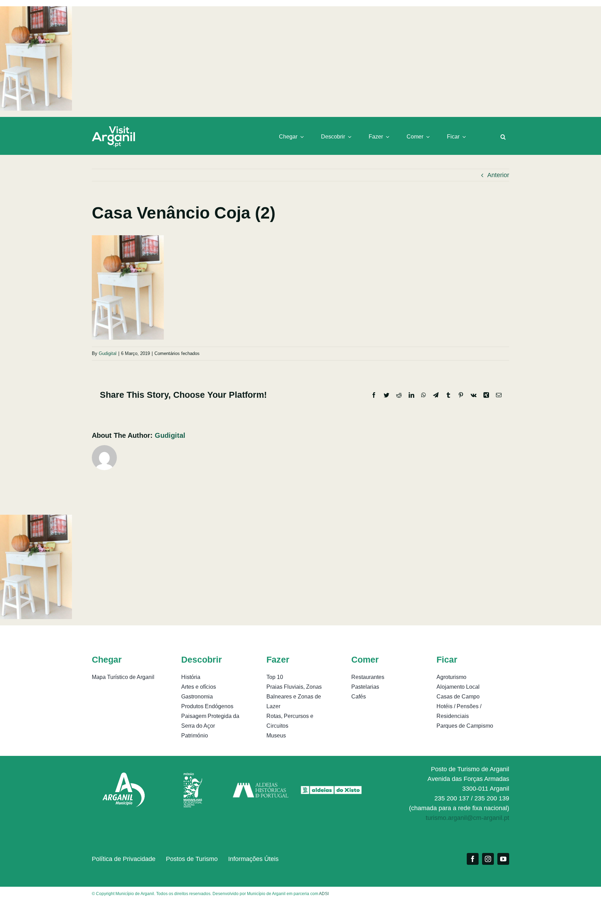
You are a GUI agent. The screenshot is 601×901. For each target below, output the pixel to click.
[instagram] (488, 859)
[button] (503, 137)
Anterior (498, 175)
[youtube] (503, 859)
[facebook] (473, 859)
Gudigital (108, 353)
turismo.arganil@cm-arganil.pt (467, 817)
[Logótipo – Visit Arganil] (113, 129)
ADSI (324, 893)
